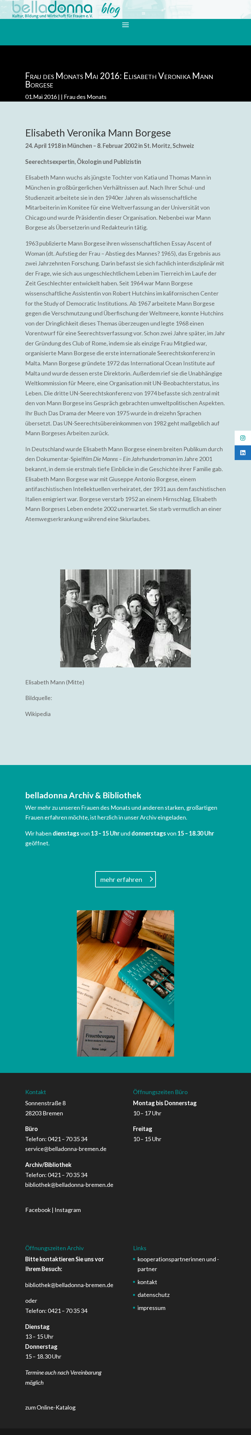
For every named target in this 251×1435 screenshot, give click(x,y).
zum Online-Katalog (50, 1407)
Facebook (38, 1209)
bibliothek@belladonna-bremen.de (69, 1184)
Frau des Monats (85, 96)
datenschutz (154, 1294)
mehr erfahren (121, 879)
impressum (151, 1307)
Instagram (68, 1209)
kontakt (147, 1281)
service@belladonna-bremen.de (66, 1148)
